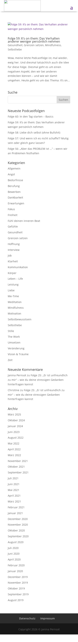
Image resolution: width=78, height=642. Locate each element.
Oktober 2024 (16, 420)
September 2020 (18, 536)
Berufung (14, 186)
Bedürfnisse (15, 180)
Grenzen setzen (34, 45)
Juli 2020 (13, 548)
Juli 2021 (13, 478)
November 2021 (18, 461)
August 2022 (15, 437)
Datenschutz (27, 618)
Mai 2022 (13, 443)
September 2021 (18, 472)
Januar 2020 (15, 571)
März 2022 (14, 455)
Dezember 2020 (18, 519)
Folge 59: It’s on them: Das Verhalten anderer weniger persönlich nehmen (34, 40)
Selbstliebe (15, 49)
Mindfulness (53, 45)
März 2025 (14, 414)
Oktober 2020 (16, 530)
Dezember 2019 (18, 577)
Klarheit (13, 261)
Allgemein (14, 168)
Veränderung (16, 348)
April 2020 (14, 559)
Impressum (47, 618)
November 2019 (18, 582)
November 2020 (18, 524)
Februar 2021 (16, 507)
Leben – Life (15, 278)
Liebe (11, 290)
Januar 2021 (15, 513)
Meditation (15, 302)
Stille (11, 331)
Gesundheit (15, 45)
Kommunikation (18, 267)
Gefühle (13, 226)
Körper (12, 273)
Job (10, 255)
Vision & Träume (18, 354)
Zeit (10, 360)
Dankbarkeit (15, 197)
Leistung (13, 284)
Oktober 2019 (16, 588)
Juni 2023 (14, 432)
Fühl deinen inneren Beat (24, 221)
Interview (14, 250)
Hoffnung (14, 244)
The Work (14, 336)
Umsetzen (14, 342)
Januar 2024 (15, 426)
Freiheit (12, 215)
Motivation (14, 313)
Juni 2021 (14, 484)
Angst (11, 174)
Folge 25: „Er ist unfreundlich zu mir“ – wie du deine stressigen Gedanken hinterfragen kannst (38, 379)
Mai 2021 (13, 490)
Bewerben (14, 192)
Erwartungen (16, 203)
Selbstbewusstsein (19, 319)
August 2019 (15, 600)
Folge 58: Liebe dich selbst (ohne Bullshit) (34, 132)
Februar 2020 (16, 565)
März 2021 (14, 501)
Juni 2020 (14, 553)
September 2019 (18, 594)
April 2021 (14, 495)
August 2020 (15, 542)
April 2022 (14, 449)
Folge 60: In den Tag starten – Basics (30, 116)
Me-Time (13, 296)
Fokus (11, 209)
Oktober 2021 (16, 466)
